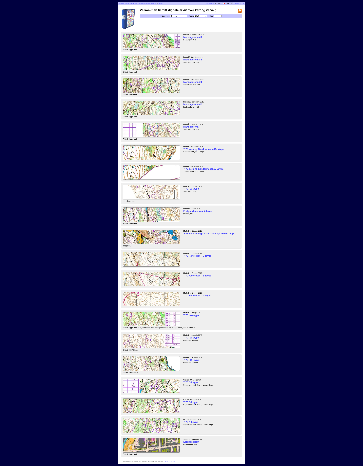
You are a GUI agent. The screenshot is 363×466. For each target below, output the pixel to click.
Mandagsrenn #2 (192, 104)
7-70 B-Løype (190, 402)
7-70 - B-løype (191, 360)
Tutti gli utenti (209, 3)
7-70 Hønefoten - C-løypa (197, 256)
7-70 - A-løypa (191, 188)
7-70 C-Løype (190, 382)
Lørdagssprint (191, 442)
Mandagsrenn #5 (192, 37)
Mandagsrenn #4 (192, 59)
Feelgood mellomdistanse (197, 211)
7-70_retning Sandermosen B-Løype (203, 149)
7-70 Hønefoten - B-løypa (197, 275)
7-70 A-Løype (190, 422)
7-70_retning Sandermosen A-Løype (203, 169)
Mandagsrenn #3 (192, 82)
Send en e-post (170, 461)
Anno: (191, 16)
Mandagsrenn (191, 126)
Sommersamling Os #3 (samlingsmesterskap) (209, 233)
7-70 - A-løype (191, 337)
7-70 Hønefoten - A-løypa (197, 295)
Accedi (161, 3)
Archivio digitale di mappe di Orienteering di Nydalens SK (137, 3)
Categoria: (166, 16)
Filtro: (211, 16)
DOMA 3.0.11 (239, 3)
